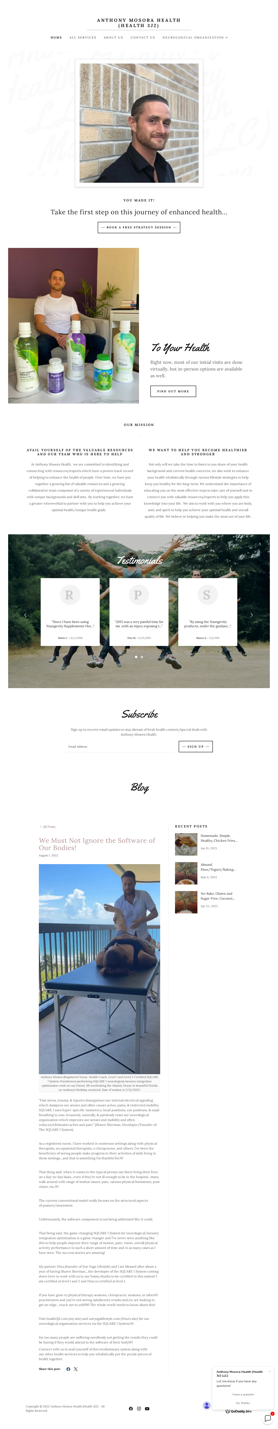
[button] (195, 37)
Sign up (196, 746)
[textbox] (119, 746)
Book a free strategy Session (139, 227)
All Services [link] (83, 37)
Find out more (173, 391)
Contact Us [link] (143, 37)
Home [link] (56, 37)
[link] (139, 26)
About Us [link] (113, 37)
